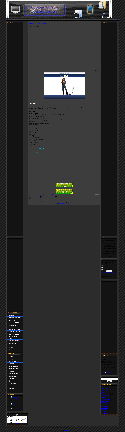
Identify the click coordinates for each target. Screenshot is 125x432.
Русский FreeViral (17, 424)
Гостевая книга (14, 341)
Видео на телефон (14, 331)
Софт (10, 350)
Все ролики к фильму (62, 178)
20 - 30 (105, 267)
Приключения (13, 366)
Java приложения (14, 329)
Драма (11, 381)
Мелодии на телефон (12, 326)
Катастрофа (104, 406)
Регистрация (62, 203)
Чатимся (11, 347)
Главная (8, 19)
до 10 (105, 264)
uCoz (66, 430)
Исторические (13, 368)
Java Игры (12, 320)
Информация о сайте (13, 337)
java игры (104, 413)
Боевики (11, 363)
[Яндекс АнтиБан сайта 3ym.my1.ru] (15, 410)
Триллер (11, 378)
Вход (68, 203)
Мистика (11, 388)
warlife (51, 195)
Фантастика (13, 361)
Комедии (11, 359)
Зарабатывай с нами (13, 344)
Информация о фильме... (73, 178)
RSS (117, 19)
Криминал (12, 386)
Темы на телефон (14, 322)
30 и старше (107, 269)
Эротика (11, 391)
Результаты (104, 272)
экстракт (60, 195)
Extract (66, 195)
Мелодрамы (13, 376)
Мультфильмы (13, 373)
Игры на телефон (14, 334)
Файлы (38, 23)
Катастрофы (13, 383)
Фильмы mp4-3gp (14, 317)
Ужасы (11, 356)
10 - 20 (105, 265)
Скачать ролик (52, 178)
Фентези (11, 371)
